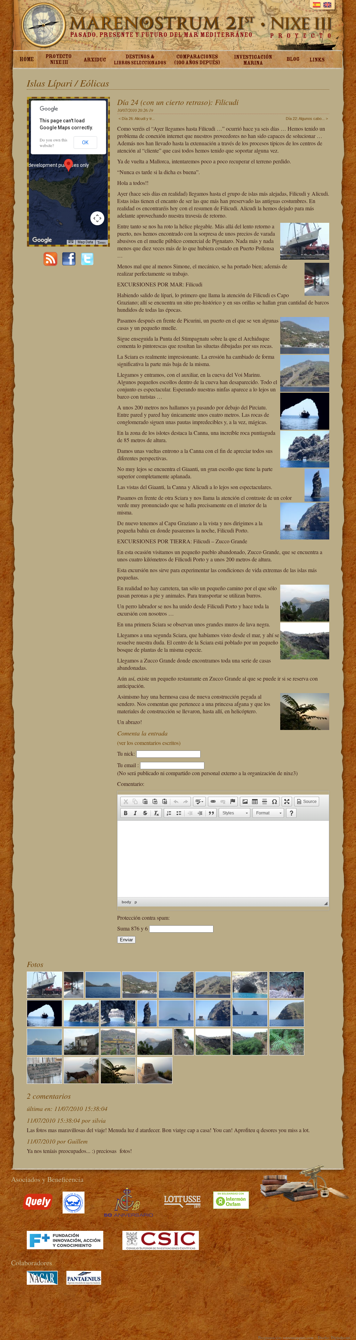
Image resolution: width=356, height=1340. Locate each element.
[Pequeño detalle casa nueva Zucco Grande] (154, 1081)
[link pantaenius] (83, 1283)
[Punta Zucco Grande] (286, 1024)
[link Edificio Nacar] (42, 1283)
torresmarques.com (298, 1337)
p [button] (136, 902)
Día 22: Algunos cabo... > (307, 118)
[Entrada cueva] (250, 995)
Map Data (85, 242)
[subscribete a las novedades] (50, 263)
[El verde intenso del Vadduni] (250, 1052)
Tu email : (128, 765)
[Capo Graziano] (103, 995)
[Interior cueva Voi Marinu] (286, 995)
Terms (101, 242)
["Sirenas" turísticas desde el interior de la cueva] (44, 1024)
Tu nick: (126, 753)
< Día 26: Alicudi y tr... (137, 118)
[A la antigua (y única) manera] (81, 1081)
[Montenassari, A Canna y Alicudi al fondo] (176, 1024)
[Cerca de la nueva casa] (118, 1081)
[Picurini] (139, 995)
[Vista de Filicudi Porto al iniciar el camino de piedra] (154, 1052)
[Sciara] (213, 995)
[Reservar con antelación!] (44, 1081)
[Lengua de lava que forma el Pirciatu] (81, 1024)
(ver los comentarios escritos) (148, 742)
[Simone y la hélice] (73, 995)
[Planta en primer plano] (286, 1052)
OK (85, 142)
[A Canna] (147, 1024)
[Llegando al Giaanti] (213, 1024)
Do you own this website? (53, 142)
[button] (125, 801)
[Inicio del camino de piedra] (118, 1052)
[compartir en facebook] (69, 263)
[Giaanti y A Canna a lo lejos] (250, 1024)
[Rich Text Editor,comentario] (223, 859)
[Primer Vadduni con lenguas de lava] (213, 1052)
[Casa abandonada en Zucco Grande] (81, 1052)
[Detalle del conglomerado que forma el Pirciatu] (118, 1024)
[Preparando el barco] (44, 995)
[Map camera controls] (97, 218)
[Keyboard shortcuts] (70, 241)
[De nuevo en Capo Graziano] (44, 1052)
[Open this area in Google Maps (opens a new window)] (42, 240)
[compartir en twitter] (87, 263)
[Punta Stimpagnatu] (176, 995)
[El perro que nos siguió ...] (184, 1052)
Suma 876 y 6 (133, 928)
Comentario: (130, 783)
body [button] (126, 902)
